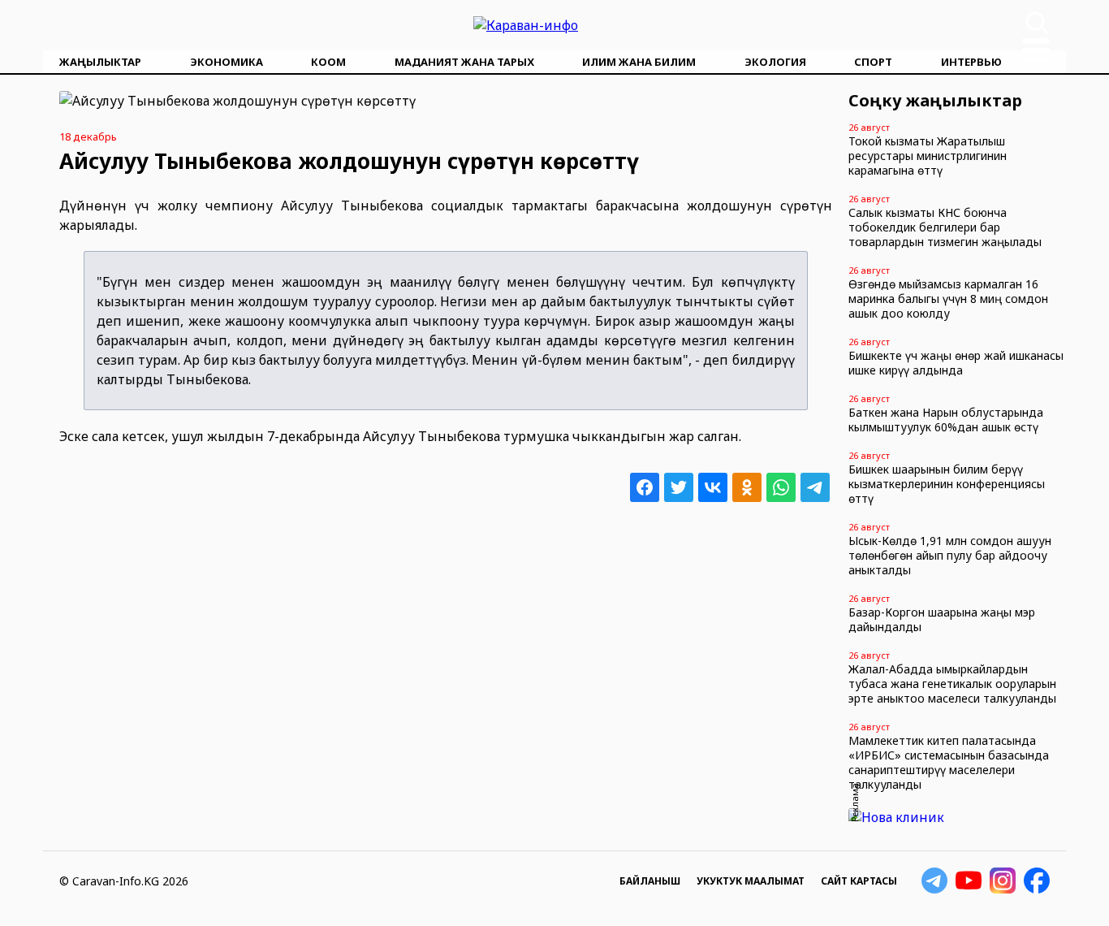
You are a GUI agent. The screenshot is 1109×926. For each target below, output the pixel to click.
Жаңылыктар (100, 61)
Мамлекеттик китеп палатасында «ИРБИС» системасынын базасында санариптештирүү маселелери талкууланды (948, 762)
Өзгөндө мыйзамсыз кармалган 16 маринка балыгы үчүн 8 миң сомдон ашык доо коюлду (948, 298)
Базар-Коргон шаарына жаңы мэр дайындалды (941, 619)
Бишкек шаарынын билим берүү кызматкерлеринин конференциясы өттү (946, 483)
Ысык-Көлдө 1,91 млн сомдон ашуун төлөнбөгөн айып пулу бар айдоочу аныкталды (949, 555)
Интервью (971, 61)
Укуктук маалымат (751, 881)
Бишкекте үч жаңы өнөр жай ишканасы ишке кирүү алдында (956, 363)
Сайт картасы (859, 881)
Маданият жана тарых (464, 61)
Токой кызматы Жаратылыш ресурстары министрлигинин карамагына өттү (927, 155)
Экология (775, 61)
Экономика (226, 61)
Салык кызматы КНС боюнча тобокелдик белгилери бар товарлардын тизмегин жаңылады (945, 227)
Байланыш (649, 881)
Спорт (873, 61)
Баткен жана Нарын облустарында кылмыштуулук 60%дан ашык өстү (945, 420)
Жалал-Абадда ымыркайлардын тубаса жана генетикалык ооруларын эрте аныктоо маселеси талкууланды (952, 683)
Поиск (1036, 22)
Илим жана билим (639, 61)
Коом (328, 61)
